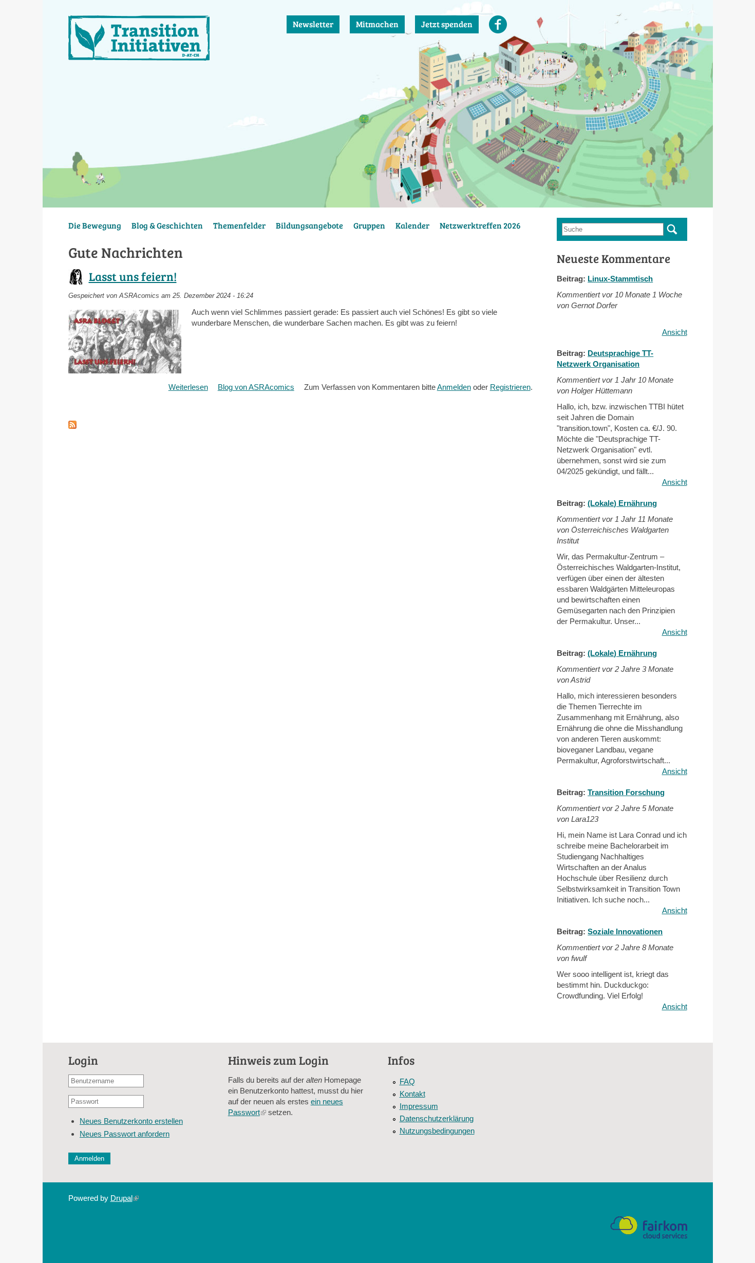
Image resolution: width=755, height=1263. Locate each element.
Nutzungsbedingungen (437, 1130)
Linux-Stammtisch (620, 278)
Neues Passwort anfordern (124, 1133)
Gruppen (369, 225)
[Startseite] (167, 38)
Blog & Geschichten (167, 225)
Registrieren (510, 387)
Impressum (419, 1106)
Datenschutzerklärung (437, 1118)
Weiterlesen (188, 387)
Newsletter (313, 23)
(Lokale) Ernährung (622, 503)
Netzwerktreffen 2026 (480, 225)
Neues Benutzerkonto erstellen (131, 1121)
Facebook (498, 24)
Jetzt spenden (447, 23)
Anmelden (454, 387)
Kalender (412, 225)
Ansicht (674, 332)
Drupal (124, 1198)
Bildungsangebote (309, 225)
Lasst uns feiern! (133, 276)
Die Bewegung (94, 225)
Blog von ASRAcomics (256, 387)
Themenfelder (239, 225)
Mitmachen (377, 23)
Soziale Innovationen (625, 931)
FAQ (407, 1081)
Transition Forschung (626, 792)
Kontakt (412, 1093)
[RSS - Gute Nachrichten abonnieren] (72, 423)
